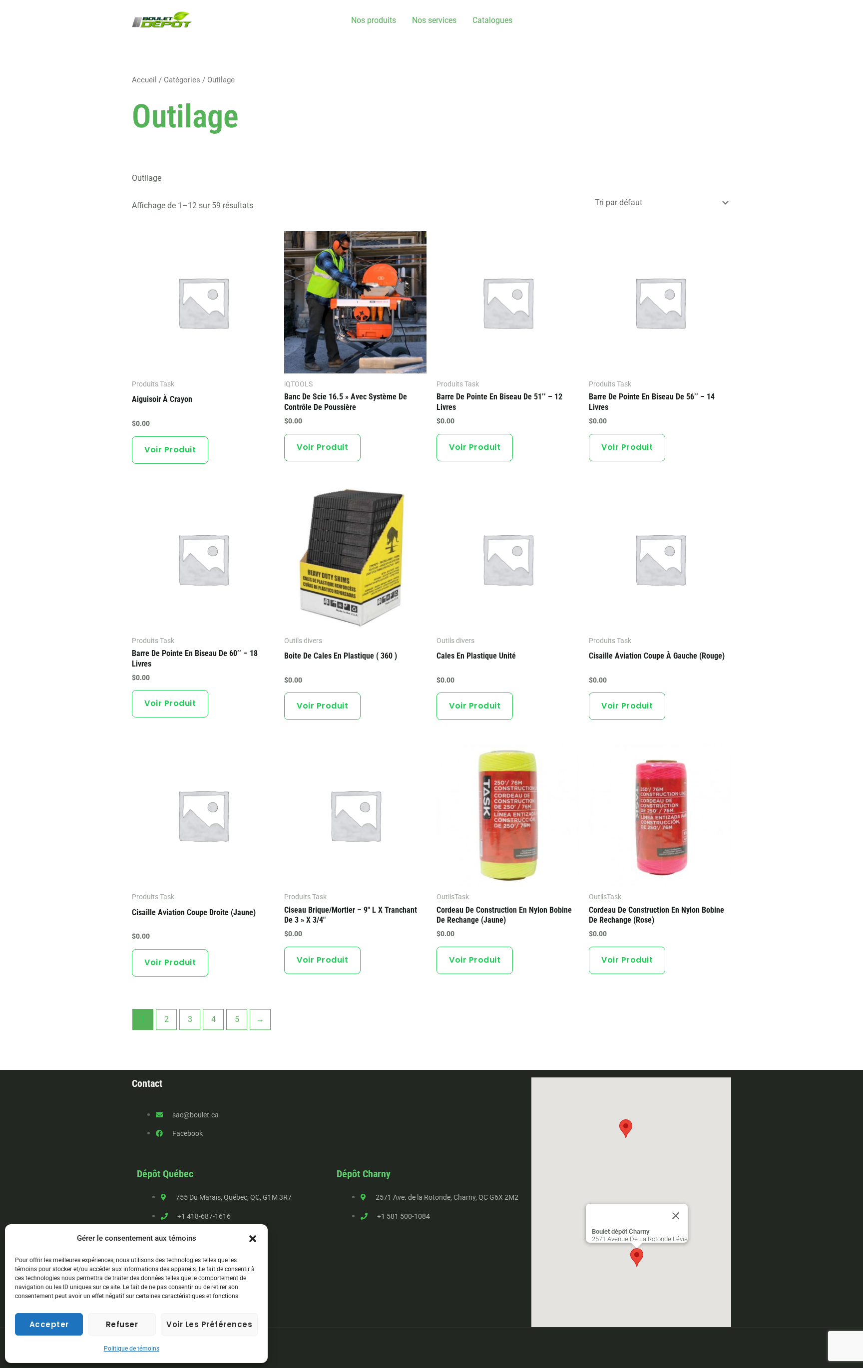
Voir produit (170, 449)
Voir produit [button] (322, 447)
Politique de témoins (131, 1348)
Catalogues (492, 20)
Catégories (182, 79)
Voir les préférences (209, 1324)
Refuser (122, 1324)
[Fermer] (676, 1216)
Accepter (49, 1324)
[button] (253, 1239)
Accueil (144, 79)
